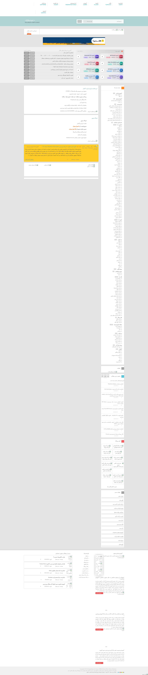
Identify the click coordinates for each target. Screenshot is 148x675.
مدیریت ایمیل (118, 185)
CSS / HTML (118, 94)
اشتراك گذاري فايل (117, 143)
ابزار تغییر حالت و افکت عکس (115, 105)
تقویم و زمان (118, 250)
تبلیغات (86, 556)
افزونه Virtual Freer (117, 223)
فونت (119, 357)
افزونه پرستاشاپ (117, 235)
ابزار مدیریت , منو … (116, 115)
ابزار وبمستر (119, 104)
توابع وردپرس (85, 568)
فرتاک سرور (94, 118)
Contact (97, 669)
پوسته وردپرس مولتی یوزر (115, 315)
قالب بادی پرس (118, 299)
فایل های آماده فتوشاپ (116, 355)
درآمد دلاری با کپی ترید (118, 504)
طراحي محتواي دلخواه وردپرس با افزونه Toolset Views (52, 563)
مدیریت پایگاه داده (117, 195)
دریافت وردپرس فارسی (83, 577)
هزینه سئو (121, 496)
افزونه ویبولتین (118, 234)
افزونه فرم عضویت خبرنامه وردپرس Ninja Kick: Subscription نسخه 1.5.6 (59, 146)
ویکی (120, 206)
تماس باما (86, 560)
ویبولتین (119, 312)
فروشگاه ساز (118, 180)
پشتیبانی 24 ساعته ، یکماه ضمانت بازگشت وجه (75, 105)
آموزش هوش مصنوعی (118, 532)
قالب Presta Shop (117, 288)
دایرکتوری (119, 168)
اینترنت (119, 101)
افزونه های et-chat (117, 227)
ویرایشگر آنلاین (118, 204)
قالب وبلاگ (120, 317)
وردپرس (119, 331)
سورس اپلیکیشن (118, 271)
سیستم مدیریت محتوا (116, 175)
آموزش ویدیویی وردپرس (116, 100)
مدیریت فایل (118, 191)
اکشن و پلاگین (118, 352)
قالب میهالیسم (118, 305)
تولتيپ (119, 252)
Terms (110, 669)
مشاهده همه (80, 51)
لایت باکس (118, 260)
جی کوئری (120, 239)
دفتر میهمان (118, 169)
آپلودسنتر (119, 131)
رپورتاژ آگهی (119, 269)
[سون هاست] (115, 29)
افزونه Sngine (118, 221)
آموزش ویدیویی (119, 98)
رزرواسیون (118, 172)
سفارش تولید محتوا (118, 512)
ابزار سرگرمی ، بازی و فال (115, 110)
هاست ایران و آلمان (81, 123)
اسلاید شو (119, 242)
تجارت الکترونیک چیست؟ (59, 557)
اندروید (119, 274)
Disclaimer (114, 669)
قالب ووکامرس (118, 310)
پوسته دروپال (118, 313)
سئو (120, 329)
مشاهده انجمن (27, 50)
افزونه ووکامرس (117, 232)
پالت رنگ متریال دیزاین (83, 575)
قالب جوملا (118, 300)
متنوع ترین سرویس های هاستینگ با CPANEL (76, 91)
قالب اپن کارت (118, 294)
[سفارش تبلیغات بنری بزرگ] (91, 164)
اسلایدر (119, 132)
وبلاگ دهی (118, 203)
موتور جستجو (118, 198)
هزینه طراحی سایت (118, 508)
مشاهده (29, 34)
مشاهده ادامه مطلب (29, 159)
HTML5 (119, 128)
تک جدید (121, 528)
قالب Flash (118, 281)
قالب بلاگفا (118, 319)
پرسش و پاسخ (118, 207)
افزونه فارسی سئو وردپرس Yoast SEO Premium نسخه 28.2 (112, 409)
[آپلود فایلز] (120, 29)
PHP (120, 96)
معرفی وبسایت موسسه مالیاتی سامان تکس (63, 61)
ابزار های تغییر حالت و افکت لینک (114, 118)
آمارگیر (119, 129)
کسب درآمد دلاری (119, 516)
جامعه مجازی (118, 155)
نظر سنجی (118, 200)
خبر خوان (119, 161)
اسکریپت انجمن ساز (68, 52)
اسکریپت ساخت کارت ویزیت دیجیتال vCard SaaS (113, 389)
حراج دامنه (120, 540)
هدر (120, 358)
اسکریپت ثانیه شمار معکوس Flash (57, 570)
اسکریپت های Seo (117, 139)
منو (120, 263)
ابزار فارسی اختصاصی (116, 113)
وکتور (120, 360)
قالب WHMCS (118, 291)
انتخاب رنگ (118, 246)
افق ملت (121, 500)
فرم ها (119, 179)
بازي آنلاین (119, 152)
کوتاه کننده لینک (118, 215)
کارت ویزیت (118, 361)
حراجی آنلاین (118, 159)
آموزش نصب (118, 326)
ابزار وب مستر (118, 336)
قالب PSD (119, 289)
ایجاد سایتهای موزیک (117, 150)
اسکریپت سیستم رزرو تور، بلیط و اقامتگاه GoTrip (113, 428)
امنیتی (119, 148)
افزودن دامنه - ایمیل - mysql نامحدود (77, 94)
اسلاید (119, 241)
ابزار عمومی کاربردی (116, 112)
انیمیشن (119, 247)
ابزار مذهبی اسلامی (117, 117)
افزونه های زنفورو (117, 229)
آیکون (119, 350)
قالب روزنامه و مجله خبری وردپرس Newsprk (114, 434)
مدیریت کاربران (118, 196)
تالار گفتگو (119, 153)
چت (120, 211)
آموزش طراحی (119, 93)
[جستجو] (79, 21)
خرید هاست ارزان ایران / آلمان (90, 88)
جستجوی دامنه (118, 158)
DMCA (100, 669)
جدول (119, 254)
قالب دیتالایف (118, 302)
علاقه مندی (118, 177)
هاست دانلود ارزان (119, 536)
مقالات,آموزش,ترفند (118, 324)
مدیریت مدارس (118, 193)
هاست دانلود (89, 672)
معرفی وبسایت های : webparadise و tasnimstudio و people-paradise (57, 64)
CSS (120, 126)
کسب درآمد (118, 214)
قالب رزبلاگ (118, 320)
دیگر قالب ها (118, 278)
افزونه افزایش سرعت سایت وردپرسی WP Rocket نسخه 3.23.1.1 (112, 402)
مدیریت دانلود (118, 188)
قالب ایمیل (118, 297)
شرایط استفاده (85, 572)
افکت (119, 244)
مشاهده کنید (98, 593)
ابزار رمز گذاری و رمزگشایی (115, 107)
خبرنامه (119, 163)
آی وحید (107, 672)
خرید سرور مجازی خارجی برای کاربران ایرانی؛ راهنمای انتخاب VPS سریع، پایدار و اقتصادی (112, 395)
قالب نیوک (119, 307)
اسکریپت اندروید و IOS (116, 136)
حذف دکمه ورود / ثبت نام (67, 78)
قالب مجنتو (118, 304)
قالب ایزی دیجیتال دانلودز (116, 296)
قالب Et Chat (118, 280)
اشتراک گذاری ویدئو (117, 145)
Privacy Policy (105, 669)
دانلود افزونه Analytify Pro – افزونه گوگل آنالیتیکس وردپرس (112, 416)
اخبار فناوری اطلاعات (118, 122)
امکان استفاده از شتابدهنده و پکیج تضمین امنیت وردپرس (73, 108)
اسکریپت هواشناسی (117, 140)
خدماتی (119, 166)
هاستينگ (119, 201)
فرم (120, 258)
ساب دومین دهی (117, 174)
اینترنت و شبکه (118, 339)
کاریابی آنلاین (118, 212)
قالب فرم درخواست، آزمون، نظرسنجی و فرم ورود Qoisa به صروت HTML (112, 423)
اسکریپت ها (119, 124)
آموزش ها (119, 327)
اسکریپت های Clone (117, 137)
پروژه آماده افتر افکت (116, 346)
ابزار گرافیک (118, 338)
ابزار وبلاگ (86, 562)
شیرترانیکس (118, 237)
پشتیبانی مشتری (117, 209)
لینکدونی (119, 182)
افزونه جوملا (118, 226)
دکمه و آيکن (118, 257)
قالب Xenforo (118, 292)
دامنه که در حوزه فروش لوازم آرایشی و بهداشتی (62, 69)
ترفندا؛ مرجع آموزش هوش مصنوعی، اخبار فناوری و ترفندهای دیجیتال (57, 58)
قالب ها (120, 276)
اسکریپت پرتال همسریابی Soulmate (56, 577)
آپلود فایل (121, 544)
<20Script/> (30, 20)
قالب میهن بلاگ (118, 322)
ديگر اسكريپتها (118, 171)
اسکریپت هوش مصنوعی (116, 142)
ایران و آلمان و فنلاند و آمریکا (79, 132)
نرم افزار (120, 333)
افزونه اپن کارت (118, 224)
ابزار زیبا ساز (118, 109)
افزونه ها (36, 146)
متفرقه (119, 262)
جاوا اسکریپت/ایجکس (116, 156)
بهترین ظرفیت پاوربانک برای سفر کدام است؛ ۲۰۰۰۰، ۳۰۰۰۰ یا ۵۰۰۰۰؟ (57, 55)
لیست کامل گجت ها (112, 486)
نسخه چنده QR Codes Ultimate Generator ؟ (63, 66)
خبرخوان (119, 255)
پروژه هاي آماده (119, 345)
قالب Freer (118, 283)
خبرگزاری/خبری (117, 164)
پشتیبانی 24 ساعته (82, 134)
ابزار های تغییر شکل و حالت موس (114, 120)
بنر (120, 353)
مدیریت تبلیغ (118, 187)
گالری (119, 266)
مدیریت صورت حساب (116, 190)
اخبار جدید (121, 520)
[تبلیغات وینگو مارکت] (112, 371)
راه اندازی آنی (83, 102)
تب (120, 249)
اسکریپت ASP (118, 134)
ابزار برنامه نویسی (117, 334)
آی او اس (119, 273)
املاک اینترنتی (118, 147)
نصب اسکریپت (85, 570)
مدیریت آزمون (118, 184)
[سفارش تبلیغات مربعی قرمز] (33, 165)
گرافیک (120, 349)
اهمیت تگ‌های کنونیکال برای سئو (65, 75)
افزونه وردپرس (30, 146)
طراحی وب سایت (112, 672)
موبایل (119, 265)
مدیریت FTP (118, 342)
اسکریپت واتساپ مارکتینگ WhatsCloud (115, 383)
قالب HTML (118, 284)
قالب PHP (119, 286)
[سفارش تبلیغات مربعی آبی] (47, 165)
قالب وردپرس (118, 308)
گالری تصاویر (118, 217)
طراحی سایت (118, 341)
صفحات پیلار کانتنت (68, 72)
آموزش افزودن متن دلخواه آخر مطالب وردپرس (54, 584)
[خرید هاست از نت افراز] (91, 166)
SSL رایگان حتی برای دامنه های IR (78, 99)
